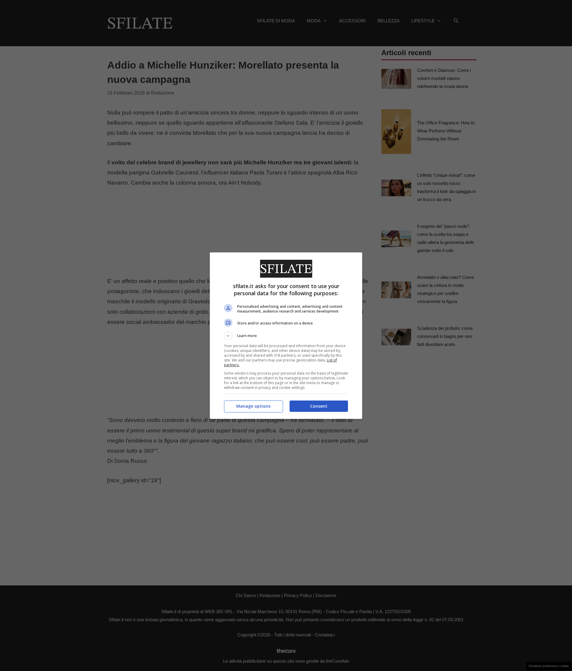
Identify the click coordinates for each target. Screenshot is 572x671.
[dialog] (286, 335)
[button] (286, 336)
